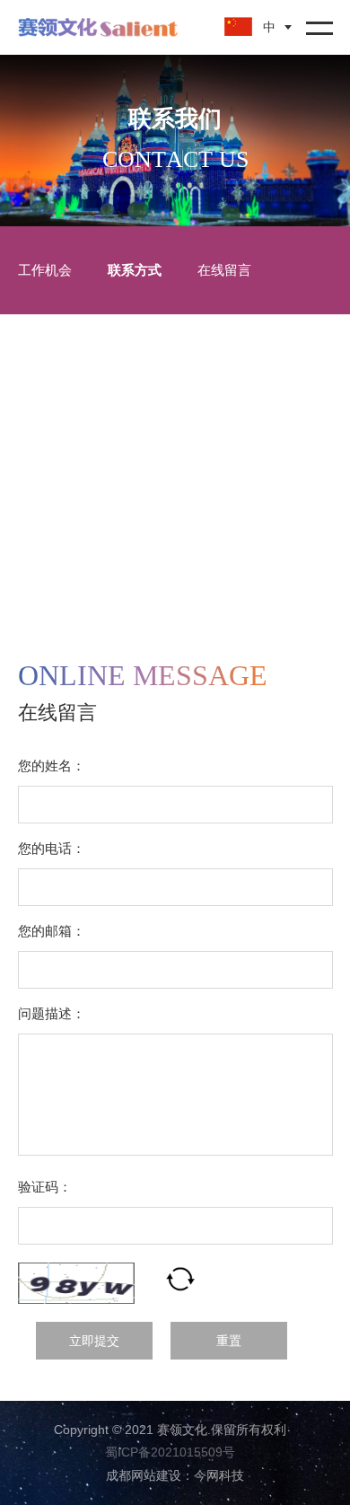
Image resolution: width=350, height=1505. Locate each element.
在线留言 (224, 269)
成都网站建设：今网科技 (175, 1475)
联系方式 (135, 269)
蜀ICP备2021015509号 (170, 1452)
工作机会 (45, 269)
